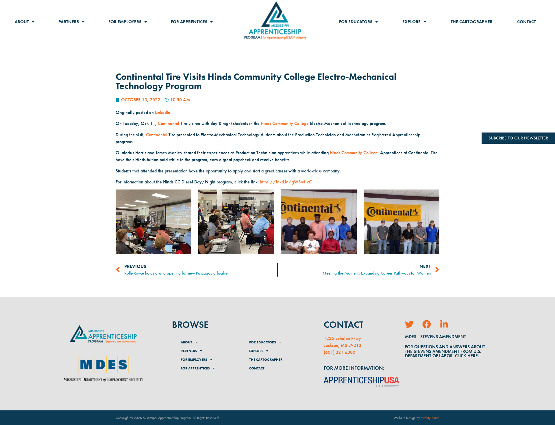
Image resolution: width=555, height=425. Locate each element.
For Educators (355, 21)
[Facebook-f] (426, 324)
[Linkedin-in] (444, 324)
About (22, 21)
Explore (411, 21)
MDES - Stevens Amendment (435, 336)
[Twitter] (409, 324)
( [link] (324, 352)
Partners (68, 21)
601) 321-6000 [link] (340, 352)
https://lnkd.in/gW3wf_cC (286, 182)
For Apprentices (189, 21)
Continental (168, 123)
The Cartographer (472, 21)
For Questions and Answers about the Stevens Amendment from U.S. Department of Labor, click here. (445, 351)
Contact (526, 21)
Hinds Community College (285, 123)
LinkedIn (162, 112)
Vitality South (430, 418)
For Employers (124, 21)
